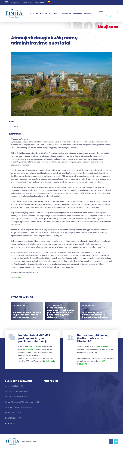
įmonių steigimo (102, 346)
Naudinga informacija (49, 14)
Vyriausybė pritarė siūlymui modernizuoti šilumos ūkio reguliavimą (95, 314)
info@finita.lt (28, 349)
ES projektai (39, 2)
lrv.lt (19, 278)
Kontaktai (66, 14)
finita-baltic (50, 361)
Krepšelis (77, 14)
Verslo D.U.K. (27, 2)
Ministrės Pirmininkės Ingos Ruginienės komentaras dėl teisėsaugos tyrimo (27, 314)
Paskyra (87, 14)
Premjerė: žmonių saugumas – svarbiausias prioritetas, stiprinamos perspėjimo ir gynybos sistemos (60, 312)
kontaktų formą (33, 346)
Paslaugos (33, 14)
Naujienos (15, 2)
